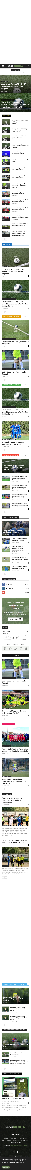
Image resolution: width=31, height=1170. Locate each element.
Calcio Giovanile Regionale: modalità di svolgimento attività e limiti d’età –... (20, 129)
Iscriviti (27, 592)
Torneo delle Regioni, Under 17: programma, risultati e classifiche (20, 201)
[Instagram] (15, 1157)
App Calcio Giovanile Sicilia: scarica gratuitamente (13, 1100)
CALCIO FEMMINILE (4, 220)
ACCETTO (5, 1167)
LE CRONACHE (5, 825)
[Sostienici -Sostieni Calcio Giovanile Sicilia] (15, 1041)
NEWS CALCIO (4, 81)
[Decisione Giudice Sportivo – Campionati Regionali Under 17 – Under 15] (15, 996)
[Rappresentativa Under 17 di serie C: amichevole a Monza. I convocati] (6, 559)
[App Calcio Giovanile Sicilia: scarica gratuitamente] (15, 1087)
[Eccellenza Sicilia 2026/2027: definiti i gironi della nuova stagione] (15, 88)
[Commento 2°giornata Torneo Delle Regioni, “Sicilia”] (6, 170)
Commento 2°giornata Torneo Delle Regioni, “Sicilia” (14, 712)
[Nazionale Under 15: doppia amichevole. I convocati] (15, 430)
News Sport (4, 188)
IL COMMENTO (5, 172)
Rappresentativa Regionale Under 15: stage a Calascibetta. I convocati (20, 505)
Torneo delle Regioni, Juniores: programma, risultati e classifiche (20, 193)
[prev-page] (3, 239)
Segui (28, 588)
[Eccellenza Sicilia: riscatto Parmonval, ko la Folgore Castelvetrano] (15, 816)
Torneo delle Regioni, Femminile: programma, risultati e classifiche (20, 217)
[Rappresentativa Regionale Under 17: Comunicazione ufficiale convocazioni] (6, 487)
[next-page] (5, 239)
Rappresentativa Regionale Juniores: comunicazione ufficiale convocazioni (19, 233)
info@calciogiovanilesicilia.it (19, 1145)
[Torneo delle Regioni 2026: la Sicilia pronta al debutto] (6, 226)
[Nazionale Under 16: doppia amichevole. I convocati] (15, 528)
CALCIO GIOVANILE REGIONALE (4, 139)
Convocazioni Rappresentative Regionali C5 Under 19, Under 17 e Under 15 (20, 145)
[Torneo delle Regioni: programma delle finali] (6, 154)
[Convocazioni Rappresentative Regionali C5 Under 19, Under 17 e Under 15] (6, 146)
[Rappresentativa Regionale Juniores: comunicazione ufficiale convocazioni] (6, 234)
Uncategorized (5, 196)
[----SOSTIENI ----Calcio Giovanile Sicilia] (15, 611)
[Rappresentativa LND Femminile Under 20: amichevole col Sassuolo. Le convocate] (6, 549)
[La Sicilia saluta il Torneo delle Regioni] (15, 360)
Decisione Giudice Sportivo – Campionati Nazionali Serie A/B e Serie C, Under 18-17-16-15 (19, 1061)
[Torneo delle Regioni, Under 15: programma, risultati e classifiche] (6, 210)
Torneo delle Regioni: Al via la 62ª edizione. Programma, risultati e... (20, 185)
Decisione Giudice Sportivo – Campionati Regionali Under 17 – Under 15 (14, 998)
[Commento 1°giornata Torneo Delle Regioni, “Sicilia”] (6, 178)
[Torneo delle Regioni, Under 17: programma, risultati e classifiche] (6, 202)
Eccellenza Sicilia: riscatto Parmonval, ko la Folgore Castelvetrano (12, 800)
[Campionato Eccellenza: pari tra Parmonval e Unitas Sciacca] (15, 857)
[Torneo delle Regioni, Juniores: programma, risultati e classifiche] (6, 194)
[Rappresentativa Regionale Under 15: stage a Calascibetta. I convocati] (6, 506)
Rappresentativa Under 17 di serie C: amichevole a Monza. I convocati (20, 559)
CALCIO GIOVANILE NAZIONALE (8, 100)
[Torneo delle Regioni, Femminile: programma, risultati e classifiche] (6, 218)
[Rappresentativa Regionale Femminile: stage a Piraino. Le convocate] (15, 767)
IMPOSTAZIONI (15, 1164)
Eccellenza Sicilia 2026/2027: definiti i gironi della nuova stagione (20, 121)
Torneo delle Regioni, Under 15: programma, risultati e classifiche (20, 209)
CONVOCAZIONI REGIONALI (5, 148)
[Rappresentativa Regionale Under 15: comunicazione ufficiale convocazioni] (6, 497)
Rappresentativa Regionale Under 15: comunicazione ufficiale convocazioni (19, 496)
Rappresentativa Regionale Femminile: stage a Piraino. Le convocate (14, 781)
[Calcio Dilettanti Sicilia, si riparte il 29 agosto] (15, 330)
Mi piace (27, 584)
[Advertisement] (15, 16)
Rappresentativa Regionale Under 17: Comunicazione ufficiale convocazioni (19, 487)
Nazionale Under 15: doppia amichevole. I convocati (13, 443)
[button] (3, 66)
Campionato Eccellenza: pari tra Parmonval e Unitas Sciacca (14, 842)
